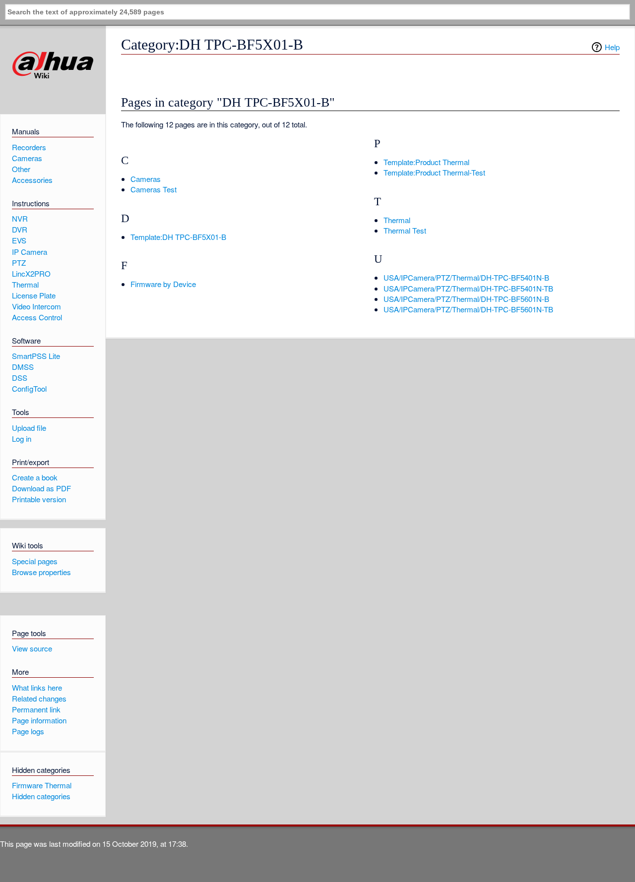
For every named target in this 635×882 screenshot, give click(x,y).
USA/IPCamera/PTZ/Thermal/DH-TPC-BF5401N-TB (468, 288)
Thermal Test (404, 230)
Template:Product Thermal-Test (434, 172)
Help (612, 47)
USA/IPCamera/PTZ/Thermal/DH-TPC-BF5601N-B (466, 299)
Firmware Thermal (41, 785)
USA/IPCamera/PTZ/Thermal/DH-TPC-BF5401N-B (466, 277)
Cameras (145, 179)
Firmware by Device (163, 284)
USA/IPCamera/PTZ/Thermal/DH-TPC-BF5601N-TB (468, 309)
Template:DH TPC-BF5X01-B (178, 237)
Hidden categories (41, 796)
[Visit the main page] (52, 65)
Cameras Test (153, 189)
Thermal (396, 220)
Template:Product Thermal (426, 162)
